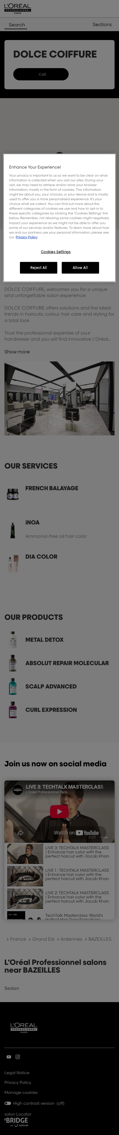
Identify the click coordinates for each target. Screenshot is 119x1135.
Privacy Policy (27, 237)
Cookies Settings (56, 252)
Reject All (38, 268)
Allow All (80, 268)
